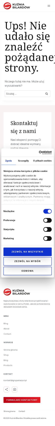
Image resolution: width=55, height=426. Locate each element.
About (6, 329)
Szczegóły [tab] (23, 160)
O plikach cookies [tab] (42, 160)
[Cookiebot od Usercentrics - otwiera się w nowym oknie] (39, 152)
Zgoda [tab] (8, 160)
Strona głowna (10, 350)
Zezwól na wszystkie (27, 251)
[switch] (47, 220)
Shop (6, 355)
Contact (7, 334)
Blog (6, 323)
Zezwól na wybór (27, 261)
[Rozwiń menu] (48, 6)
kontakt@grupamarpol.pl (15, 380)
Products (8, 365)
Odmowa (27, 271)
